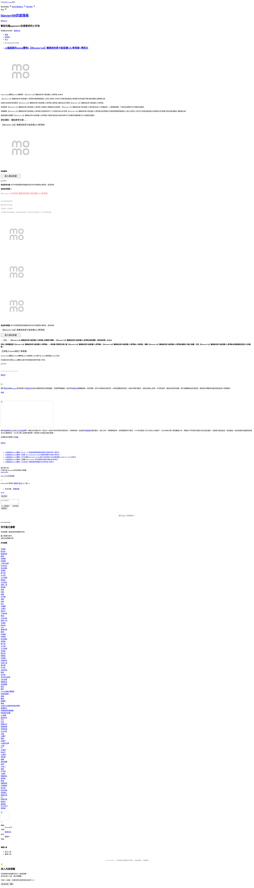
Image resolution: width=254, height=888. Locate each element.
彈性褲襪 (4, 762)
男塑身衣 (28, 388)
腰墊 (2, 698)
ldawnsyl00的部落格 (15, 15)
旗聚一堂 (4, 585)
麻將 (2, 764)
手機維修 (4, 785)
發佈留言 (4, 508)
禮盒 (16, 437)
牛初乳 (3, 667)
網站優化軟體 (5, 713)
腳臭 (2, 556)
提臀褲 (3, 808)
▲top (2, 492)
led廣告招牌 (5, 743)
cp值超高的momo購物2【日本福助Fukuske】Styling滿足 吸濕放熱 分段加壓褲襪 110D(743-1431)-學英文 (40, 457)
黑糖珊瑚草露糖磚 (7, 710)
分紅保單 (4, 679)
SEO (2, 719)
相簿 (6, 35)
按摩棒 (3, 778)
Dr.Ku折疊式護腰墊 (7, 691)
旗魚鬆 (87, 430)
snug (2, 627)
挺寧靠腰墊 (5, 694)
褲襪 (2, 759)
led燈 (2, 746)
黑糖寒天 (4, 708)
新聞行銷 (4, 799)
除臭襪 (3, 558)
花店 (2, 722)
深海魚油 (4, 670)
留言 (20, 483)
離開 (11, 884)
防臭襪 (3, 561)
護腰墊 (3, 701)
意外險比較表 (5, 677)
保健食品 (4, 660)
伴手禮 (3, 597)
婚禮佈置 (4, 726)
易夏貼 (3, 570)
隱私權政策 (138, 860)
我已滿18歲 (5, 884)
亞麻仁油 (4, 663)
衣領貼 (3, 549)
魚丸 (2, 604)
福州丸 (3, 611)
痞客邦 (16, 483)
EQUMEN (4, 806)
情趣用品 (4, 776)
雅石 (2, 687)
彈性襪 (3, 757)
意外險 (3, 675)
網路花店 (4, 724)
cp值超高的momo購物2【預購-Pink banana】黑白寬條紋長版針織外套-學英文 (31, 459)
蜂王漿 (3, 665)
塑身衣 (3, 375)
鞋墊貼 (3, 580)
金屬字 (3, 741)
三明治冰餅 (5, 563)
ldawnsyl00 (4, 472)
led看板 (3, 754)
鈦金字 (3, 752)
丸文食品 (20, 430)
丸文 (11, 430)
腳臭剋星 (4, 554)
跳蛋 (2, 781)
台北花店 (4, 731)
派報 (2, 734)
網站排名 (4, 718)
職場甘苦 (17, 31)
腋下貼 (3, 573)
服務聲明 (145, 860)
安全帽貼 (4, 568)
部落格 (7, 37)
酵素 (2, 672)
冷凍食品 (4, 613)
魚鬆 (2, 392)
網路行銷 (4, 795)
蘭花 (2, 689)
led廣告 (3, 750)
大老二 (3, 766)
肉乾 (2, 601)
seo (2, 797)
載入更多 (4, 496)
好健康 (3, 658)
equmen (14, 388)
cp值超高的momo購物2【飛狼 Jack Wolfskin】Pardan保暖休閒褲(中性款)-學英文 (32, 455)
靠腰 (2, 696)
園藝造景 (4, 682)
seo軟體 (3, 715)
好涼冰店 (4, 566)
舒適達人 (4, 793)
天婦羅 (3, 606)
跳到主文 (4, 21)
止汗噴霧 (4, 578)
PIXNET (112, 860)
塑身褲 (3, 804)
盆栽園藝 (4, 684)
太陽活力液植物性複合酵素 (10, 706)
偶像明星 (16, 489)
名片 (6, 39)
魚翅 (2, 616)
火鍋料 (3, 609)
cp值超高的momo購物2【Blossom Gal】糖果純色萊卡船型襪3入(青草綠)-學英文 (46, 48)
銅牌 (2, 738)
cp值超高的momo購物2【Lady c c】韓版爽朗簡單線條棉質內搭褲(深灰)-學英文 (32, 452)
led (2, 747)
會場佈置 (4, 729)
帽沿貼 (3, 551)
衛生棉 (3, 788)
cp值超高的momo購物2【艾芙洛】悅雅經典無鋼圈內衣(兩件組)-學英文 (29, 462)
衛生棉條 (4, 790)
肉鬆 (2, 592)
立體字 (3, 736)
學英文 (3, 443)
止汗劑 (3, 575)
